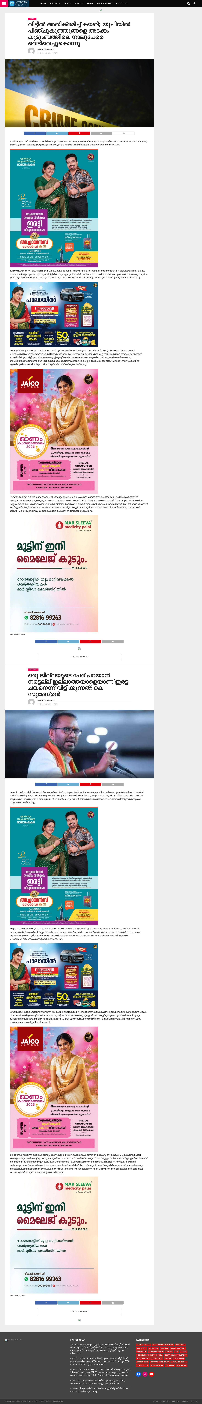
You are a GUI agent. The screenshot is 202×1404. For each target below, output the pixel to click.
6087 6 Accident (178, 1348)
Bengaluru (181, 1365)
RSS (154, 1345)
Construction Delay (160, 1362)
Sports (194, 1401)
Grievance (165, 1401)
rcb (183, 1345)
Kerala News (142, 1362)
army (160, 1345)
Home (43, 3)
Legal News (179, 1358)
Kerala (67, 3)
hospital (169, 1345)
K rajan (168, 1358)
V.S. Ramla (170, 1365)
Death (147, 1345)
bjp (177, 1345)
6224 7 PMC (153, 1348)
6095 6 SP (164, 1348)
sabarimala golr (156, 1352)
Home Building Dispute (147, 1355)
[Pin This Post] (79, 132)
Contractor (142, 1365)
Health (90, 3)
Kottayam (55, 3)
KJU (160, 1355)
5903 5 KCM (141, 1352)
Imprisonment (157, 1365)
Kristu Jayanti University (175, 1355)
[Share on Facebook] (35, 132)
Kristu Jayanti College (147, 1358)
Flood (183, 1352)
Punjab (169, 1352)
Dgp (176, 1352)
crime (139, 1345)
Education (121, 3)
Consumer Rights (178, 1362)
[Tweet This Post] (57, 132)
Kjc (160, 1358)
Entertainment (104, 3)
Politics (78, 3)
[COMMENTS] (124, 132)
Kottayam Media (47, 49)
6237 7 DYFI (141, 1348)
